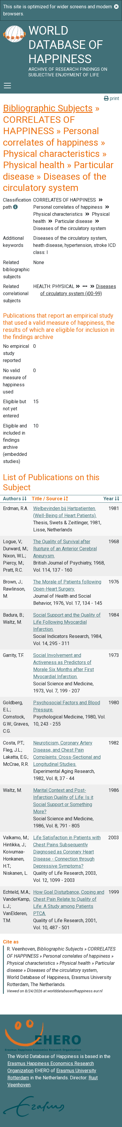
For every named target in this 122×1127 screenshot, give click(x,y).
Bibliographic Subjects (48, 108)
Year (109, 498)
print (114, 98)
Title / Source (48, 498)
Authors (12, 498)
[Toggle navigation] (7, 85)
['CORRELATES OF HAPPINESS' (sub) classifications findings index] (15, 207)
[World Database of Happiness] (14, 49)
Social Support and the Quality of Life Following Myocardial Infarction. (67, 622)
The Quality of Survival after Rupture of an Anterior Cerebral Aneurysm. (65, 549)
